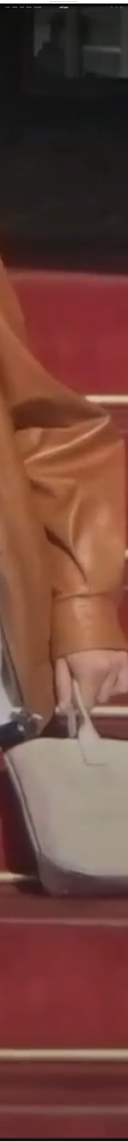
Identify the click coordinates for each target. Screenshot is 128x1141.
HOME (8, 7)
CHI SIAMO (37, 7)
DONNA (14, 7)
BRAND (28, 7)
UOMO (22, 7)
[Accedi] (116, 7)
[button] (111, 7)
